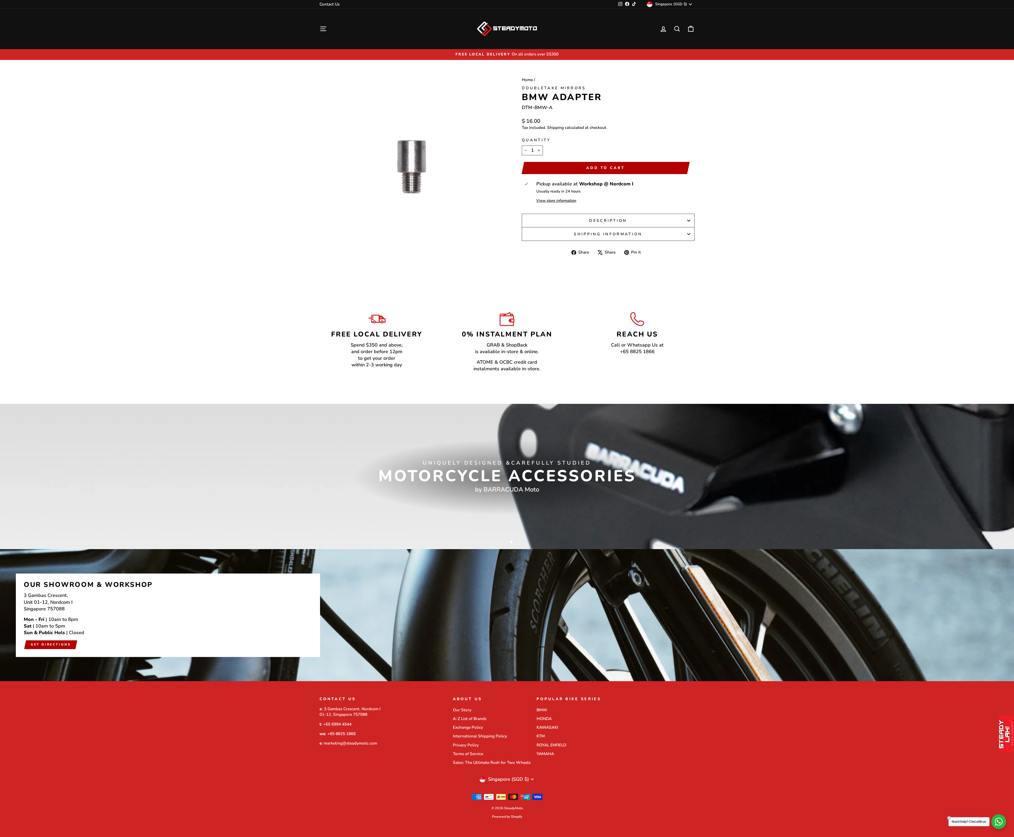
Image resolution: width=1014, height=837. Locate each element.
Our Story (462, 710)
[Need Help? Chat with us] (998, 821)
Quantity (536, 140)
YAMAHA (545, 753)
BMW (542, 710)
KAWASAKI (547, 727)
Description (608, 220)
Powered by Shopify (507, 816)
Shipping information (608, 234)
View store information (556, 200)
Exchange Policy (468, 727)
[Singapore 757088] (507, 615)
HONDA (544, 718)
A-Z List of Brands (469, 718)
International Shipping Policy (480, 736)
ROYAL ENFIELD (551, 745)
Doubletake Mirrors (554, 88)
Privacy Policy (466, 745)
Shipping (555, 127)
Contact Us (330, 4)
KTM (541, 736)
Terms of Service (468, 753)
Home (527, 79)
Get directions (51, 644)
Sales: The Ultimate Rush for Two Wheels (492, 762)
